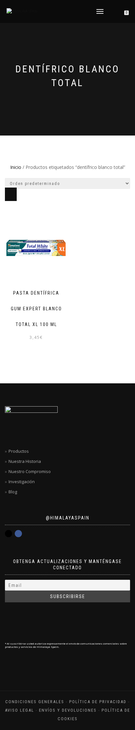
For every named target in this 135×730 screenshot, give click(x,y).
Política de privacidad (97, 701)
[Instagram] (8, 533)
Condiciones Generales (34, 701)
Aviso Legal (19, 710)
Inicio (15, 167)
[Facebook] (18, 533)
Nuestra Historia (25, 461)
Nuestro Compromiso (30, 471)
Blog (13, 492)
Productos (19, 451)
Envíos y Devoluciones (68, 710)
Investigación (22, 481)
